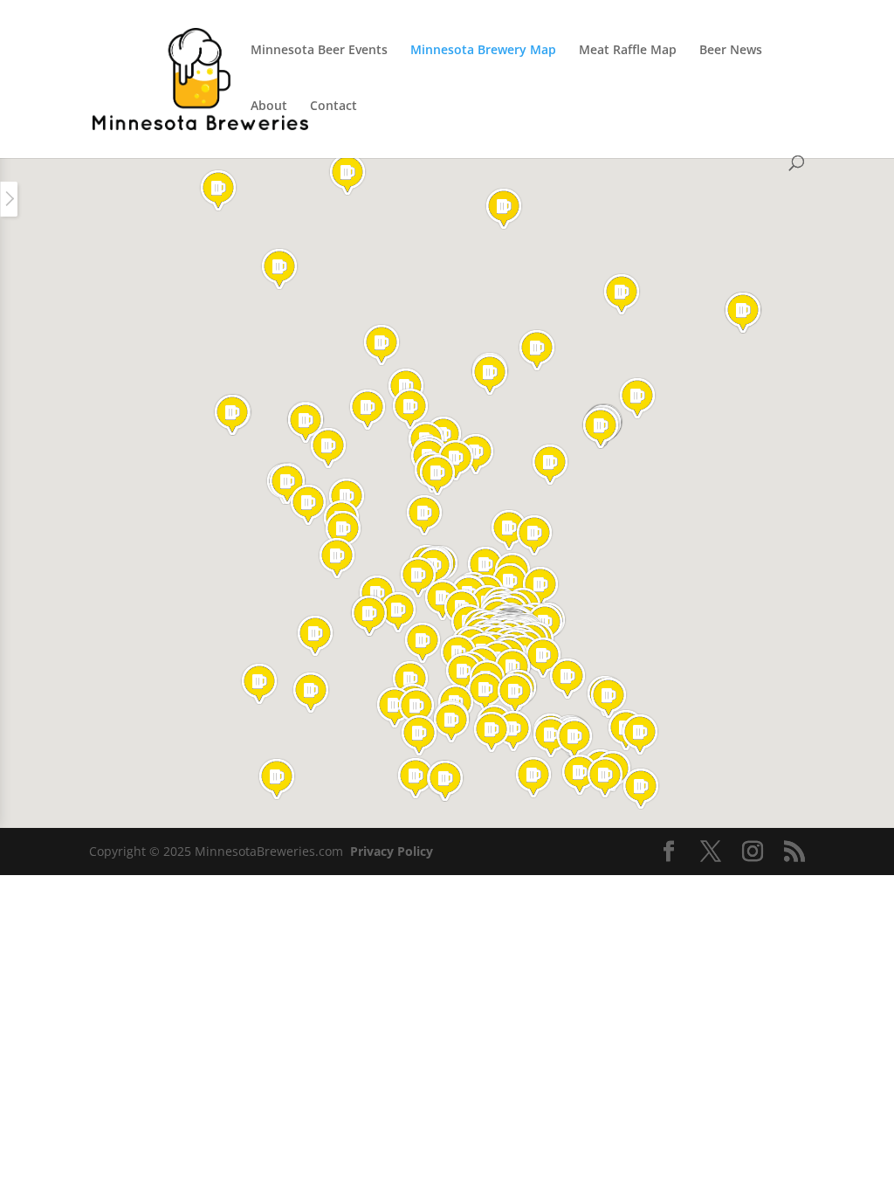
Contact (333, 107)
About (269, 107)
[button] (504, 209)
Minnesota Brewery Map (483, 51)
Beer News (730, 51)
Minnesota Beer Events (319, 51)
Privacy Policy (391, 851)
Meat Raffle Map (628, 51)
